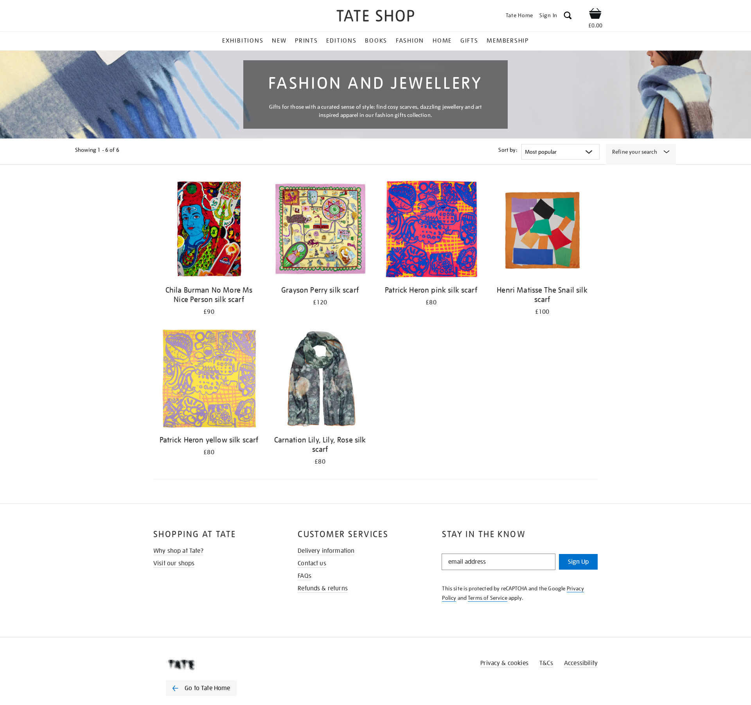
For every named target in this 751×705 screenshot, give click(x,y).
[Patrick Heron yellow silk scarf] (209, 380)
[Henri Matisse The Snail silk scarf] (542, 230)
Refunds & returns (323, 588)
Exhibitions (242, 41)
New (279, 41)
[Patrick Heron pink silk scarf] (431, 230)
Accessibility (581, 663)
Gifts (469, 41)
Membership (508, 41)
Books (376, 41)
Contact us (312, 563)
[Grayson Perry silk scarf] (320, 230)
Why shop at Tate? (178, 551)
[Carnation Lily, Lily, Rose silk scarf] (320, 380)
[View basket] (595, 15)
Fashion (410, 41)
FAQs (304, 576)
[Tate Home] (215, 664)
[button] (568, 16)
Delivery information (326, 551)
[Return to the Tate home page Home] (375, 17)
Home (442, 41)
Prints (306, 41)
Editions (341, 41)
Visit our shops (173, 563)
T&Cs (546, 663)
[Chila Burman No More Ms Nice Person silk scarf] (209, 230)
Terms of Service (487, 597)
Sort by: (507, 149)
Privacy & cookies (504, 663)
